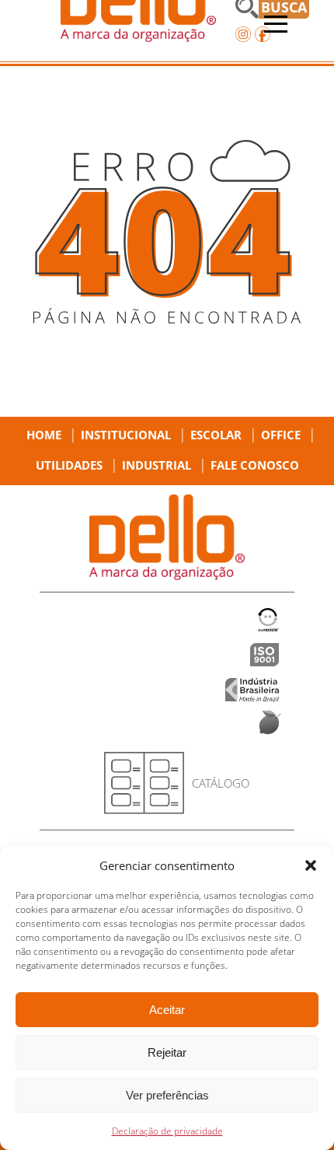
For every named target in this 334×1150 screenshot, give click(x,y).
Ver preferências (167, 1095)
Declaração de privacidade (167, 1131)
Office (281, 434)
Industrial (156, 465)
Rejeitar (167, 1052)
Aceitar (167, 1009)
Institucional (126, 434)
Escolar (216, 434)
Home (43, 434)
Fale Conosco (254, 465)
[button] (310, 865)
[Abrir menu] (275, 24)
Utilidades (69, 465)
